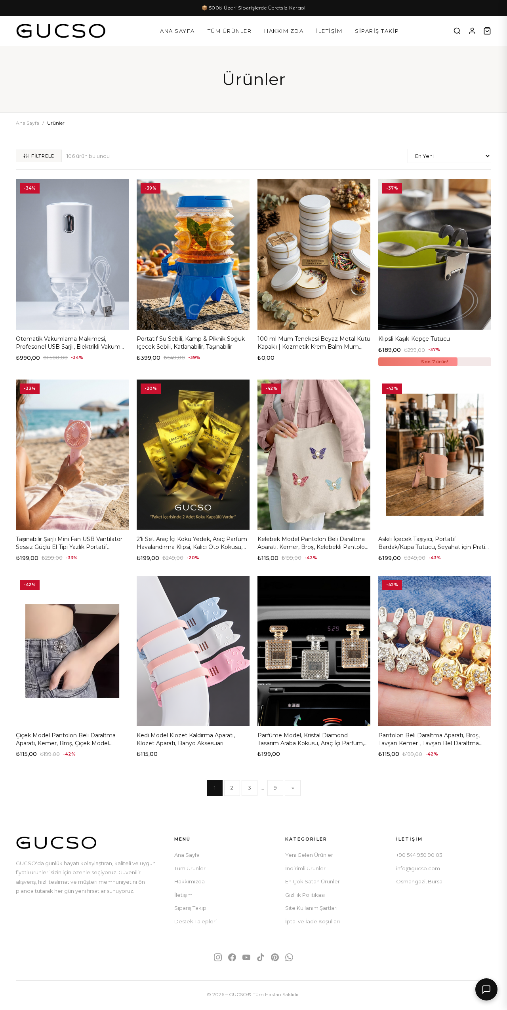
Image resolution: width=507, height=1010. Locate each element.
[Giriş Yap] (472, 31)
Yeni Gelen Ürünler (309, 855)
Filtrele (42, 156)
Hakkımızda (283, 31)
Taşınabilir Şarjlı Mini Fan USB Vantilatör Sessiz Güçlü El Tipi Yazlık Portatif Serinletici (69, 546)
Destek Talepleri (195, 921)
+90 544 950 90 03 (419, 855)
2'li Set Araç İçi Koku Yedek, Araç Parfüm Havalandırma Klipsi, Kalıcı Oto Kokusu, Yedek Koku (192, 546)
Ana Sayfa (177, 31)
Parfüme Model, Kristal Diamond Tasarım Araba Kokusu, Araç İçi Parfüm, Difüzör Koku (310, 743)
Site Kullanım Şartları (311, 908)
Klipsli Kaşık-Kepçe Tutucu (414, 338)
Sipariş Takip (377, 31)
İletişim (329, 31)
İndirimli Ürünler (305, 868)
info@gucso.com (418, 868)
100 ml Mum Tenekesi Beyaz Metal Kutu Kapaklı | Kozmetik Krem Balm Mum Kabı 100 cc (313, 346)
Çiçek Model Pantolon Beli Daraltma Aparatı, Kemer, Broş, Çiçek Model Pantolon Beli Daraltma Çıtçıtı (66, 743)
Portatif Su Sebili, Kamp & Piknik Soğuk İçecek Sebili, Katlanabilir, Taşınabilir (191, 342)
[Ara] (457, 31)
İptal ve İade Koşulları (312, 921)
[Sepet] (487, 31)
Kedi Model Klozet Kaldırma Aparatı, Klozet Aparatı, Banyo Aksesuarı (186, 739)
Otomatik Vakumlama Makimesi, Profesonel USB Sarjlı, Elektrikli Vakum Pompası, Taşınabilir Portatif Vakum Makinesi (68, 350)
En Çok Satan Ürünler (312, 881)
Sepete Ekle (72, 320)
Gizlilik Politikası (305, 895)
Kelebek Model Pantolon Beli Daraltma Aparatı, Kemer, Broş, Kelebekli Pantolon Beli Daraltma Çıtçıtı (312, 546)
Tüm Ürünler (230, 31)
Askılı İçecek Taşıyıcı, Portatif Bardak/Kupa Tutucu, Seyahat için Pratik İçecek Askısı (433, 546)
